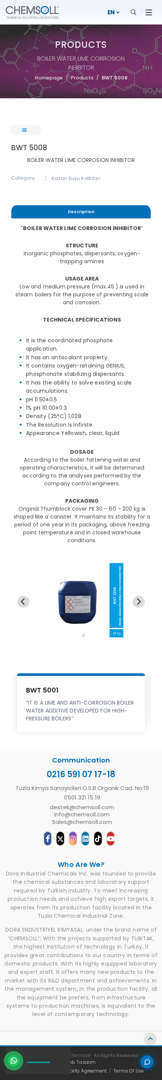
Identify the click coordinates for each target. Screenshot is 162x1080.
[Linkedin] (85, 838)
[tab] (81, 213)
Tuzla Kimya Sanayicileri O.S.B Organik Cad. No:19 (82, 788)
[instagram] (73, 838)
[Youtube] (110, 838)
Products (82, 77)
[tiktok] (97, 838)
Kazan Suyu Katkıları (76, 178)
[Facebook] (47, 838)
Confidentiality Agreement (76, 1071)
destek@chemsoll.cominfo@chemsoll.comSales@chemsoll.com (82, 815)
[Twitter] (60, 838)
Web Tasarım (80, 1062)
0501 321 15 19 (82, 797)
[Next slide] (139, 602)
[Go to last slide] (23, 602)
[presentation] (81, 211)
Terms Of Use (128, 1071)
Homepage (49, 77)
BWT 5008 (115, 77)
